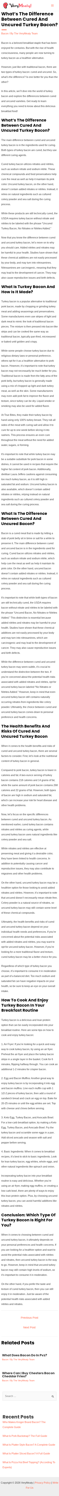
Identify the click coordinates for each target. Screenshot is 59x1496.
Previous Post (29, 1317)
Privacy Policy (43, 1482)
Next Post (29, 1327)
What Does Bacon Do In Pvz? (24, 1355)
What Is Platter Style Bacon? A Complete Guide (29, 1444)
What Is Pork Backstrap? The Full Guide (25, 1436)
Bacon (4, 33)
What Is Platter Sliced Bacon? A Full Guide (26, 1453)
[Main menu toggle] (52, 5)
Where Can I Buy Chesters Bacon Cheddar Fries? (28, 1374)
